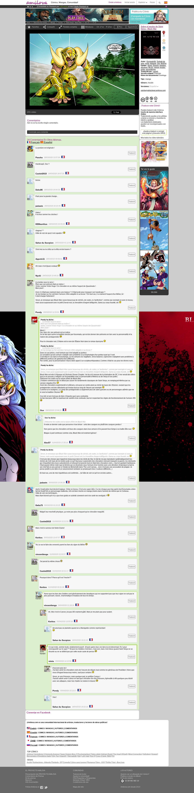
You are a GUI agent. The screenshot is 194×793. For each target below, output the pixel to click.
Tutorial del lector (79, 774)
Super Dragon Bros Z (68, 754)
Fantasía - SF (57, 762)
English (33, 729)
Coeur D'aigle (101, 756)
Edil (79, 756)
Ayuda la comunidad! (81, 776)
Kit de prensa (30, 778)
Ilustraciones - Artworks (42, 762)
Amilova (30, 754)
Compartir (51, 27)
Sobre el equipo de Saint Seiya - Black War (152, 27)
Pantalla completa (70, 27)
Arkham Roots (106, 754)
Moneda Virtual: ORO (81, 780)
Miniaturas (89, 27)
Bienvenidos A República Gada (39, 756)
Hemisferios (38, 754)
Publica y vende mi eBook (131, 776)
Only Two (55, 756)
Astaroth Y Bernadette (68, 756)
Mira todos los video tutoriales (152, 138)
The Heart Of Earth (120, 754)
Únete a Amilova (115, 2)
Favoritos (35, 27)
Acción (60, 22)
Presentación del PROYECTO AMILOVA (40, 774)
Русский (33, 745)
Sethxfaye (147, 754)
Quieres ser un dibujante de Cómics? (135, 774)
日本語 (33, 741)
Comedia (66, 762)
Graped (154, 754)
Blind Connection (135, 754)
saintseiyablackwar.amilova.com (153, 90)
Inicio (28, 22)
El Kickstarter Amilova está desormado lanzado (55, 7)
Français (35, 142)
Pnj (113, 756)
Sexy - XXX (100, 762)
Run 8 (92, 756)
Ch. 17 (87, 22)
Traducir (132, 153)
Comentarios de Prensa (34, 776)
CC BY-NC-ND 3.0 (131, 781)
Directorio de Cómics (40, 22)
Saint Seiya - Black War (74, 22)
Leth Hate (85, 756)
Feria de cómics (127, 778)
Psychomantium (84, 754)
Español (47, 142)
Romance (91, 762)
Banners (28, 780)
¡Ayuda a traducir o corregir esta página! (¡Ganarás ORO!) (153, 132)
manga (53, 22)
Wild (109, 756)
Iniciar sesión (130, 2)
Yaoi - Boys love (118, 762)
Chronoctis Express (51, 754)
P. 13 (94, 22)
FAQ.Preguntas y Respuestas (84, 778)
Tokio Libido (95, 754)
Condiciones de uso (80, 782)
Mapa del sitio (78, 787)
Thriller (108, 762)
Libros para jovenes (78, 762)
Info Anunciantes (31, 782)
